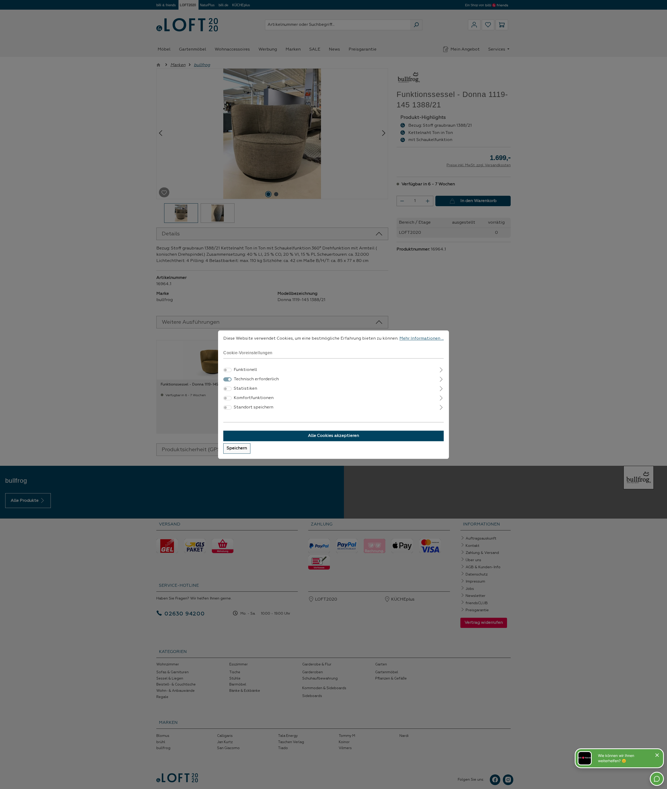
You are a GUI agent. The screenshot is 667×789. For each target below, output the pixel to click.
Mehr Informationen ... (421, 339)
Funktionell (245, 370)
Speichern (237, 448)
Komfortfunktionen (254, 398)
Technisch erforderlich (256, 379)
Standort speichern (253, 407)
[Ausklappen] (441, 369)
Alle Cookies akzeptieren (333, 436)
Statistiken (245, 389)
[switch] (227, 370)
